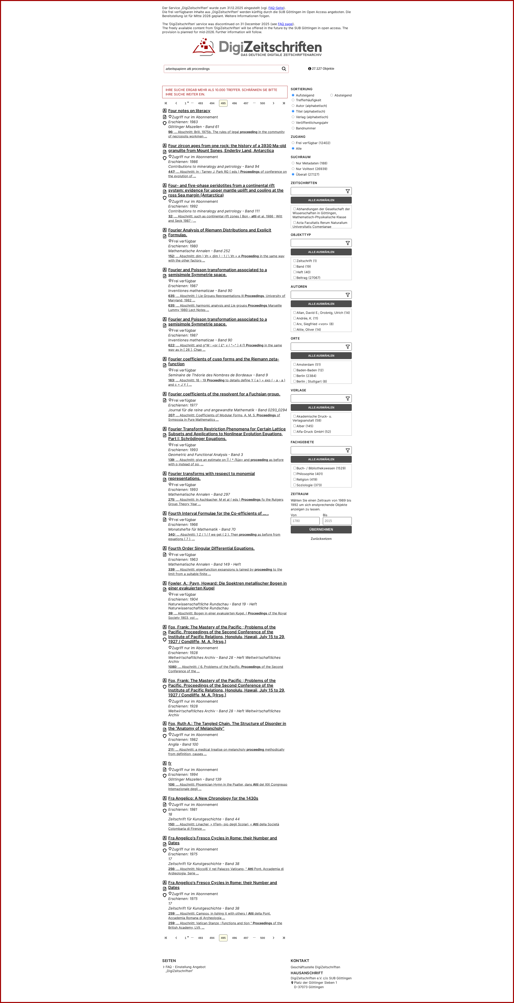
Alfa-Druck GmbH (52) (314, 432)
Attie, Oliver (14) (309, 330)
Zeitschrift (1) (307, 261)
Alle (298, 148)
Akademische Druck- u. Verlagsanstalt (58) (312, 418)
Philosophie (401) (310, 474)
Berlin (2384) (306, 376)
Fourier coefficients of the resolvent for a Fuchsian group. (224, 394)
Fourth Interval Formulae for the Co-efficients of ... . (218, 513)
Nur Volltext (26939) (311, 169)
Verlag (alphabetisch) (311, 117)
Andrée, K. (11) (307, 318)
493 (200, 103)
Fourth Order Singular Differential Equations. (211, 548)
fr (169, 763)
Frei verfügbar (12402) (312, 143)
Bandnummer (305, 128)
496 (234, 103)
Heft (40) (304, 272)
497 (246, 103)
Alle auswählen (321, 200)
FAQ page (285, 24)
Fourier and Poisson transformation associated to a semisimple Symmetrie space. (217, 272)
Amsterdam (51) (309, 364)
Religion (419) (307, 479)
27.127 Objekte (322, 68)
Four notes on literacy (189, 110)
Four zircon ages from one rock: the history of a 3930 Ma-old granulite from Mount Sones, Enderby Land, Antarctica (227, 148)
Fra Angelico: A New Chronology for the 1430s (213, 798)
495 (223, 103)
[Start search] (284, 69)
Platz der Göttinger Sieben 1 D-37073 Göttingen (315, 984)
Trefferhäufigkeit (308, 100)
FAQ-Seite (276, 8)
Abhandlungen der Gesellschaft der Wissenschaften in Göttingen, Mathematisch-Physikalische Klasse (321, 213)
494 (212, 103)
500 (262, 103)
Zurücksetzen (321, 538)
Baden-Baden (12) (310, 370)
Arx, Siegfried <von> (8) (315, 324)
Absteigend (342, 95)
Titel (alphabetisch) (310, 111)
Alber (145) (305, 426)
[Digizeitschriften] (257, 47)
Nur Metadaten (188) (311, 163)
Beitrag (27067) (308, 278)
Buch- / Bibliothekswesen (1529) (321, 468)
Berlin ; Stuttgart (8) (312, 381)
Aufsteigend (304, 95)
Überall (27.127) (307, 174)
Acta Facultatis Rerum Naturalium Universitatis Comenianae (320, 225)
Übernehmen (321, 529)
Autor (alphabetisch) (311, 106)
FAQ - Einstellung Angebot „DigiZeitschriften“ (186, 969)
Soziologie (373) (309, 485)
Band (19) (304, 266)
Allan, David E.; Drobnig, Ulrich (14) (323, 313)
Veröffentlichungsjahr (311, 123)
